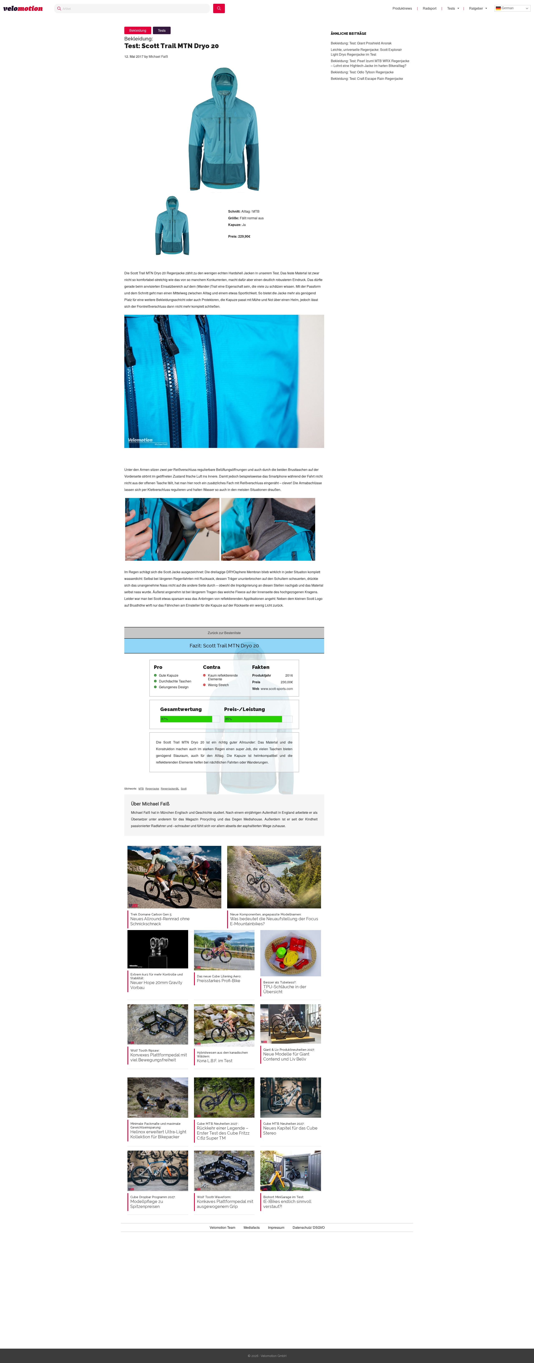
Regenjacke (152, 788)
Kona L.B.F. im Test (222, 1057)
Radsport (429, 8)
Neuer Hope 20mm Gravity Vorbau (156, 981)
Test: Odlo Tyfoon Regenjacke (362, 72)
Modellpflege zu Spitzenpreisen (152, 1202)
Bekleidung (137, 30)
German (507, 8)
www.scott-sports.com (277, 688)
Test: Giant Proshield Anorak (361, 43)
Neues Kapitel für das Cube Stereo (290, 1129)
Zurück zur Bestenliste (224, 632)
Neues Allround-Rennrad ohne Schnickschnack (160, 919)
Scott (183, 788)
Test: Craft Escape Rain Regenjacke (367, 78)
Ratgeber (476, 8)
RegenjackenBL (170, 788)
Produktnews (402, 8)
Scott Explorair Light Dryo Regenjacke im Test (366, 52)
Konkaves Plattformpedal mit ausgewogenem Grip (225, 1202)
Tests (451, 8)
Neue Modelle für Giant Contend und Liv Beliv (289, 1055)
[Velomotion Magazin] (24, 8)
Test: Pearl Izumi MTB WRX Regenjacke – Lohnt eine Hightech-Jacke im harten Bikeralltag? (370, 63)
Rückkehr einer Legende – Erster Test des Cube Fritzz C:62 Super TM (223, 1131)
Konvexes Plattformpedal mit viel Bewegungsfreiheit (158, 1055)
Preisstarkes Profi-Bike (219, 978)
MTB (141, 788)
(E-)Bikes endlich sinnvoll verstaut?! (287, 1202)
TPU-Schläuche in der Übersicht (284, 987)
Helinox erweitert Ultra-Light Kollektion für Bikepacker (158, 1130)
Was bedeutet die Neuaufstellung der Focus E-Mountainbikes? (274, 919)
